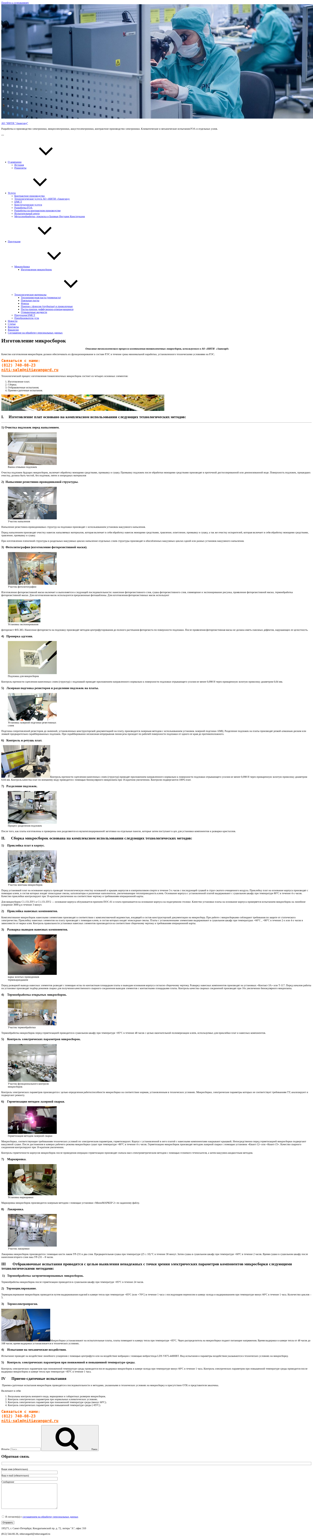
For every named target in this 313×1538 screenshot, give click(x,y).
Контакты (13, 326)
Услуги (12, 193)
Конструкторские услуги (28, 204)
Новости (12, 321)
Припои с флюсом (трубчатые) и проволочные (47, 306)
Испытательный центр (27, 213)
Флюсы (25, 303)
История (19, 165)
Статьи (12, 324)
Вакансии (13, 329)
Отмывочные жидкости (34, 312)
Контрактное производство (29, 196)
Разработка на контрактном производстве (37, 210)
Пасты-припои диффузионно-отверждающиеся (47, 309)
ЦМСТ (18, 201)
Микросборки (22, 266)
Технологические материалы (30, 294)
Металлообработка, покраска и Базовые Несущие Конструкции (49, 216)
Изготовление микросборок (36, 269)
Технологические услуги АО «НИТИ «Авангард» (42, 198)
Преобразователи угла (26, 318)
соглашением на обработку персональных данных (50, 1516)
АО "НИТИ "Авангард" (14, 123)
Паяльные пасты (30, 300)
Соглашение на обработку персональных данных (35, 332)
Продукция (14, 241)
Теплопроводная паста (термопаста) (41, 297)
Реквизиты (20, 167)
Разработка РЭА (23, 207)
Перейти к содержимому (15, 2)
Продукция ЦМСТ (24, 315)
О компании (15, 162)
